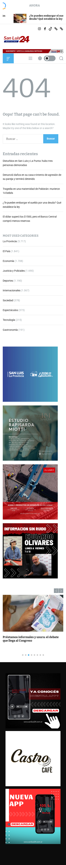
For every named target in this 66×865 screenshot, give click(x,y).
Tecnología (9, 319)
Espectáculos (10, 310)
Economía (8, 261)
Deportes (8, 280)
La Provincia (10, 241)
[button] (56, 590)
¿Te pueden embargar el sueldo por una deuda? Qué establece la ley (35, 17)
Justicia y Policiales (14, 270)
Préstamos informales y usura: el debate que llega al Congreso (31, 638)
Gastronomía (10, 329)
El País (6, 251)
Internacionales (11, 290)
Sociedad (8, 300)
